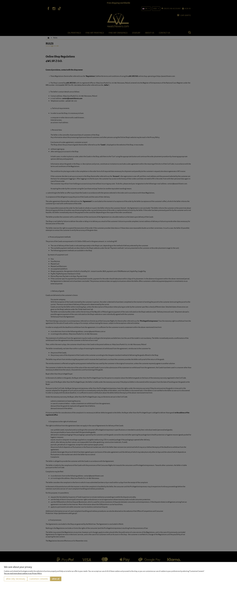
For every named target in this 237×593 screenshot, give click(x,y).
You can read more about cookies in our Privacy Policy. (23, 573)
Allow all (55, 579)
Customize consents (38, 579)
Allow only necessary (15, 579)
